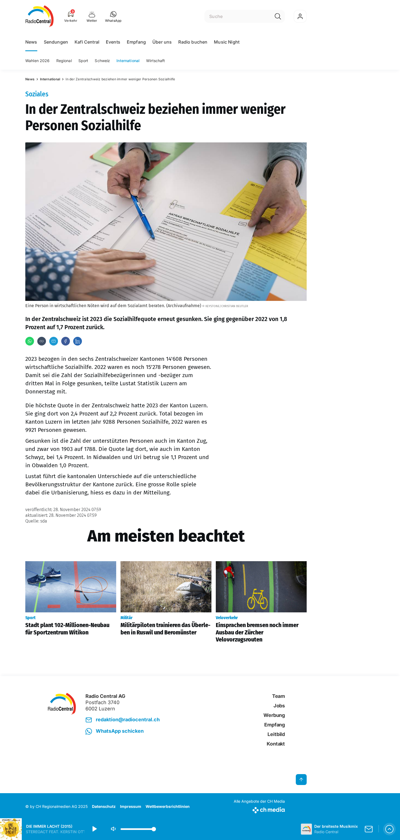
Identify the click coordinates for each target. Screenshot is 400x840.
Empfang (136, 42)
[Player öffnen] (389, 829)
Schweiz (102, 60)
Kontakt (276, 744)
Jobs (279, 705)
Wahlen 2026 (37, 60)
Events (113, 42)
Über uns (162, 42)
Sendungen (56, 42)
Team (278, 696)
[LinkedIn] (77, 341)
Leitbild (276, 734)
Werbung (274, 715)
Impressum (130, 806)
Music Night (226, 42)
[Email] (53, 341)
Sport (83, 60)
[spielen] (94, 829)
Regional (64, 60)
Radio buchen (192, 42)
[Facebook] (65, 341)
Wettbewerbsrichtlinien (168, 806)
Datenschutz (104, 806)
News (31, 42)
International (128, 60)
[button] (113, 16)
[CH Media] (259, 809)
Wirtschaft (155, 60)
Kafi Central (87, 42)
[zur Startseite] (40, 16)
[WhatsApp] (29, 341)
